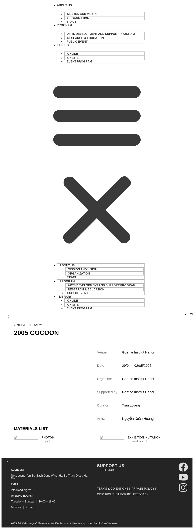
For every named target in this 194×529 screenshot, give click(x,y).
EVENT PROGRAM (79, 61)
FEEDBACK (141, 494)
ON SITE (73, 57)
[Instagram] (183, 487)
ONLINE (72, 53)
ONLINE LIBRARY (28, 325)
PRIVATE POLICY (142, 488)
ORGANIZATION (78, 18)
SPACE (71, 21)
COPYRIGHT (105, 494)
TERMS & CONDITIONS (112, 488)
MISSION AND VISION (82, 14)
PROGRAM (64, 25)
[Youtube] (183, 477)
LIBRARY (63, 45)
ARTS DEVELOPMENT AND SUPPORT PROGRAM (101, 33)
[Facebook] (183, 467)
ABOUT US (64, 5)
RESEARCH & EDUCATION (85, 38)
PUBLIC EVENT (77, 41)
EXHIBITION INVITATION (144, 437)
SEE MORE (109, 469)
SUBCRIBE (123, 494)
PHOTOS (48, 437)
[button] (97, 162)
